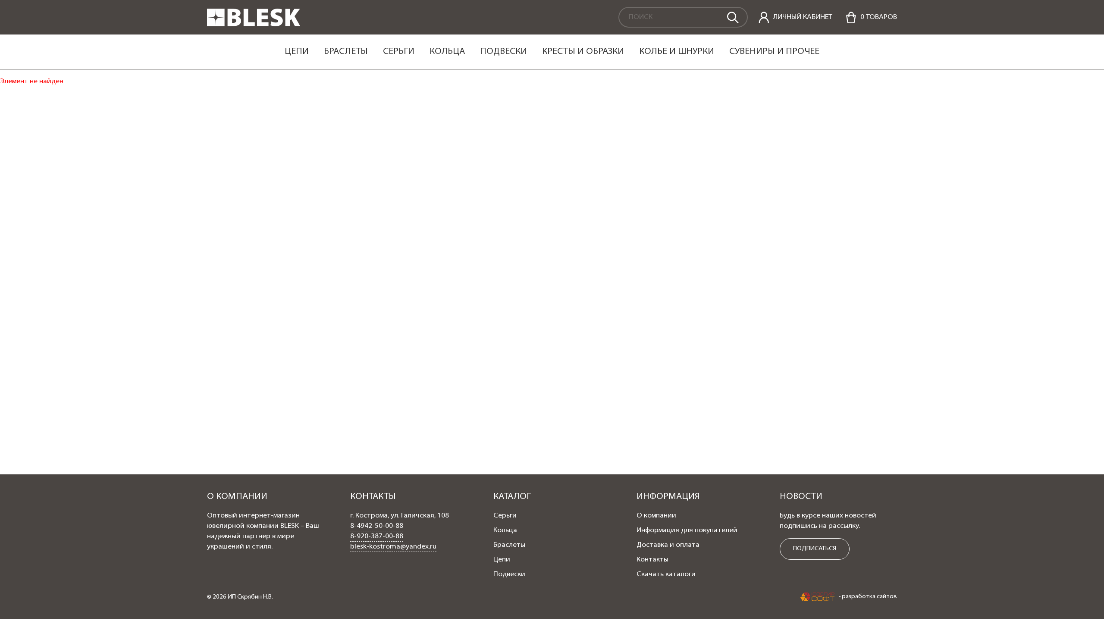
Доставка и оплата (668, 545)
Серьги (398, 51)
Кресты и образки (583, 51)
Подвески (503, 51)
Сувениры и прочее (774, 51)
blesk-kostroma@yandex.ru (393, 546)
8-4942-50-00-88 (376, 526)
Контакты (652, 559)
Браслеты (346, 51)
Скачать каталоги (666, 574)
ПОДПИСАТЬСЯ (814, 549)
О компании (656, 515)
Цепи (297, 51)
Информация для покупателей (687, 530)
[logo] (253, 24)
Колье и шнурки (676, 51)
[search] (732, 17)
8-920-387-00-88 (376, 536)
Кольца (447, 51)
